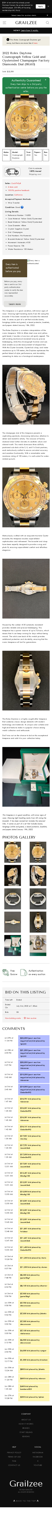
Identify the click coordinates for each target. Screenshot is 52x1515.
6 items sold (12, 187)
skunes (44, 1267)
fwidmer (24, 1231)
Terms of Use (14, 1457)
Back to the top (26, 1501)
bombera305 (26, 1389)
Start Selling (26, 1432)
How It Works (26, 1424)
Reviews (26, 1436)
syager (43, 1350)
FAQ (14, 1461)
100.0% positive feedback (18, 190)
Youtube (38, 1465)
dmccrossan (25, 1305)
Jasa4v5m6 (25, 1148)
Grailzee (26, 22)
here (35, 43)
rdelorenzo (25, 1333)
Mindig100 (25, 1176)
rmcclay (23, 1139)
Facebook (38, 1457)
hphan (41, 1397)
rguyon (23, 1044)
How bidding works (13, 1018)
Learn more (15, 304)
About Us (26, 1420)
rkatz (43, 1258)
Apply (40, 6)
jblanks (43, 1313)
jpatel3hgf (25, 1278)
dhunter (43, 1286)
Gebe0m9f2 (25, 1092)
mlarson (42, 1378)
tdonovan (24, 1068)
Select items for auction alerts (24, 15)
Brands (26, 1428)
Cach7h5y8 (16, 183)
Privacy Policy (14, 1453)
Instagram (37, 1453)
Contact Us (14, 1465)
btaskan (43, 1360)
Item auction (31, 1018)
